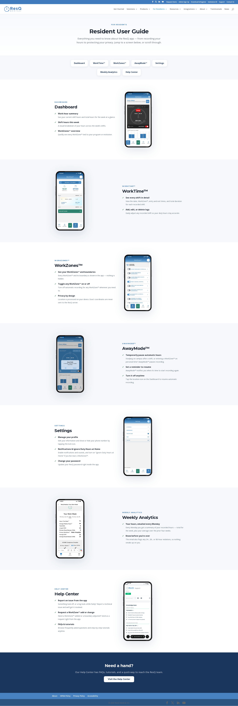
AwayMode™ (140, 63)
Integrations (189, 9)
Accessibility (93, 696)
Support (222, 2)
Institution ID (212, 2)
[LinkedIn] (159, 2)
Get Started (119, 9)
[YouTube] (163, 2)
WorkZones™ (119, 63)
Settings (159, 63)
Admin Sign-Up (184, 2)
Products (144, 9)
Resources (174, 9)
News (226, 9)
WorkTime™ (99, 63)
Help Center (132, 72)
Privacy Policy (79, 696)
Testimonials (216, 9)
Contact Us (230, 2)
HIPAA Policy (65, 696)
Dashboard (79, 63)
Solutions (131, 9)
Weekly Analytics (108, 72)
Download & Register (198, 2)
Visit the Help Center (119, 679)
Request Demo (171, 2)
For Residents (159, 9)
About (202, 9)
